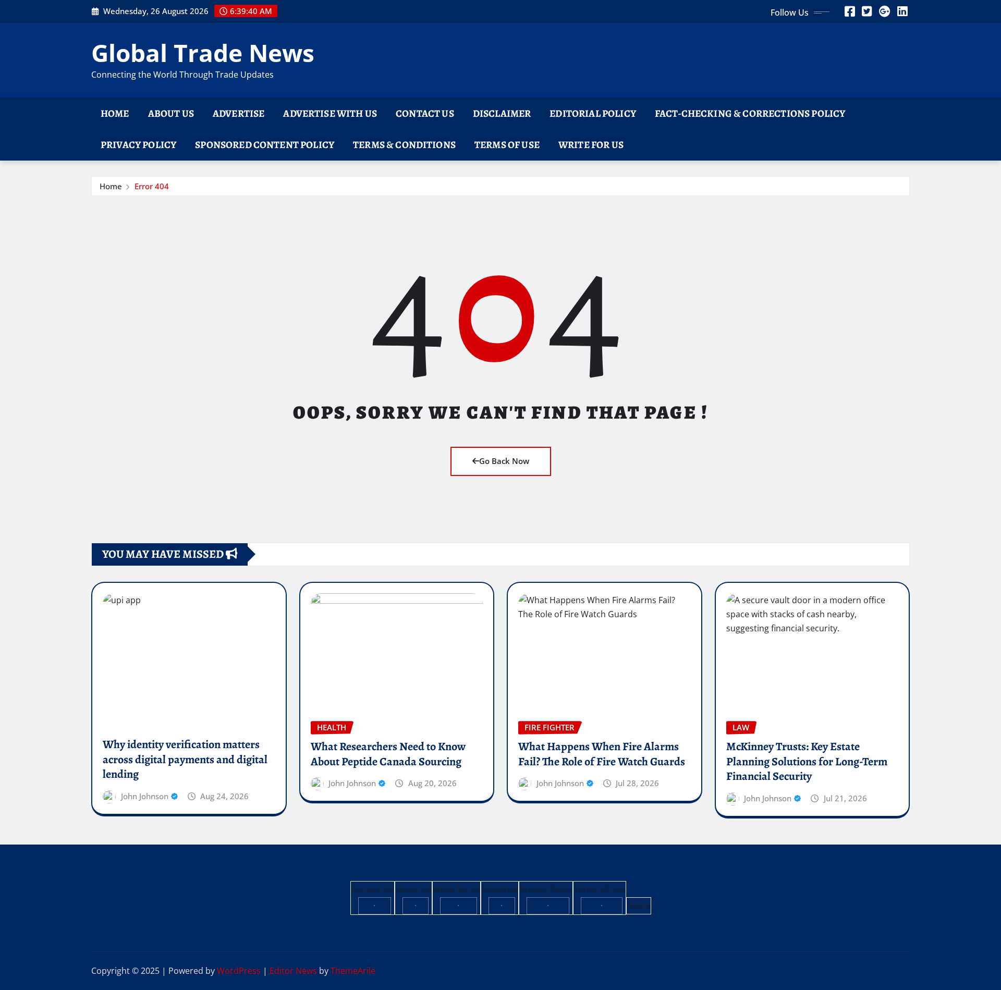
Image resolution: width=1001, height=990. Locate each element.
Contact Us (425, 113)
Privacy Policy (138, 145)
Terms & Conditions (404, 145)
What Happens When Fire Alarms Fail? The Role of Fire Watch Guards (601, 754)
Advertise (238, 113)
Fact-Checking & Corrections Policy (750, 113)
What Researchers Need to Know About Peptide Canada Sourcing (388, 754)
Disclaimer (502, 113)
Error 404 (152, 186)
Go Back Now (504, 461)
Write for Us (591, 145)
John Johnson (144, 796)
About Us (171, 113)
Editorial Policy (593, 113)
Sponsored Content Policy (264, 145)
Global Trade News (202, 52)
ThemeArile (353, 970)
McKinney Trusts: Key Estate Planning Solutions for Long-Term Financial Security (806, 761)
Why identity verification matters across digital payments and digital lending (185, 759)
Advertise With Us (330, 113)
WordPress (239, 970)
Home (115, 113)
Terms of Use (507, 145)
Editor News (293, 970)
